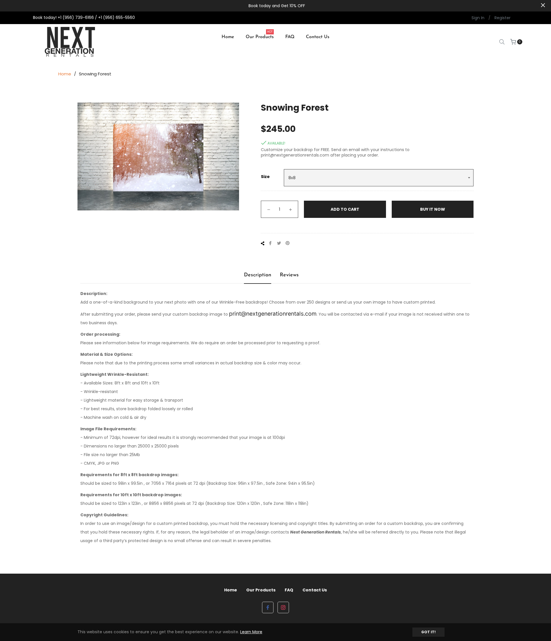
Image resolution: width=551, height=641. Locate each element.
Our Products (261, 590)
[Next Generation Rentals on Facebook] (268, 607)
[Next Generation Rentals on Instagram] (283, 607)
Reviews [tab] (289, 275)
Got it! (428, 632)
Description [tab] (257, 275)
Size (265, 176)
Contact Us (314, 590)
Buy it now (432, 209)
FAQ (289, 590)
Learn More (251, 632)
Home (64, 74)
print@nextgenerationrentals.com (273, 313)
